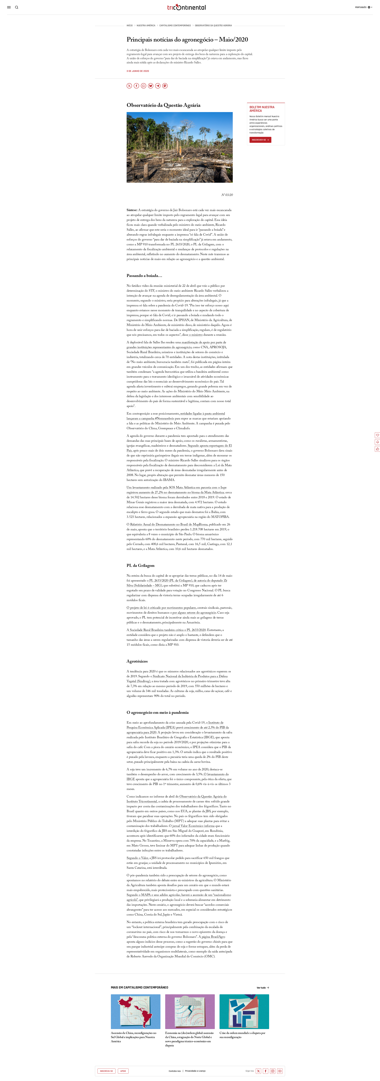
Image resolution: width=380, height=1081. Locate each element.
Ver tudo (261, 987)
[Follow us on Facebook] (265, 1071)
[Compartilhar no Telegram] (157, 85)
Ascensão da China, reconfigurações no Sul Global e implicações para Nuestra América (133, 1037)
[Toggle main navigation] (8, 7)
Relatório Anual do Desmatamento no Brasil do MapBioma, (168, 525)
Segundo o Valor (137, 858)
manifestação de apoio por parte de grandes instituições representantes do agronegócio (176, 345)
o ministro (195, 335)
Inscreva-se (106, 1071)
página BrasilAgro (213, 937)
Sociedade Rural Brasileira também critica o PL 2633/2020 (167, 630)
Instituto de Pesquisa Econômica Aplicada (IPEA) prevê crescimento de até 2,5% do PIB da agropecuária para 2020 (178, 728)
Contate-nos (175, 1071)
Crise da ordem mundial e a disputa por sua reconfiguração (242, 1035)
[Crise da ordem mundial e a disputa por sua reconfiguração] (244, 1011)
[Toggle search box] (16, 7)
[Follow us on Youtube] (279, 1071)
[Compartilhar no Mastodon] (165, 85)
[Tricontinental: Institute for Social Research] (187, 7)
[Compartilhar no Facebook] (136, 85)
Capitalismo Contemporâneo (175, 25)
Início (130, 25)
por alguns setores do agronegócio (194, 613)
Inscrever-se (259, 139)
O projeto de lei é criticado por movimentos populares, (161, 608)
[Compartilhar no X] (129, 85)
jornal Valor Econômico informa (193, 826)
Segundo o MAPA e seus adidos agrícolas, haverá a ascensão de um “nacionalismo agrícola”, (179, 898)
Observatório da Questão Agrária (213, 25)
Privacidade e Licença (195, 1070)
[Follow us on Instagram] (272, 1071)
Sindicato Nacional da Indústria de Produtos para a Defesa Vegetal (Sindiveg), (177, 679)
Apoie (123, 1071)
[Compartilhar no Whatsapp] (143, 85)
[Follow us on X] (258, 1071)
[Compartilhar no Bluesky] (150, 85)
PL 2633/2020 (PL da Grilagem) (170, 581)
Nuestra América (146, 25)
